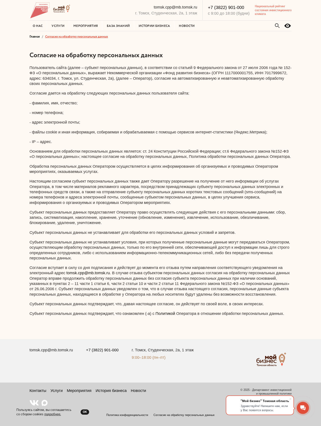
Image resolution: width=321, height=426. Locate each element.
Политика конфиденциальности (127, 415)
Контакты (37, 390)
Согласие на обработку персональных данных (184, 415)
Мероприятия (79, 390)
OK (85, 412)
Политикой (165, 313)
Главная (34, 36)
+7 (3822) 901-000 (226, 7)
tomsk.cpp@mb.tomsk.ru (175, 7)
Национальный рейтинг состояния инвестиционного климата (273, 10)
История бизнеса (111, 390)
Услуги (56, 390)
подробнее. (52, 414)
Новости (138, 390)
